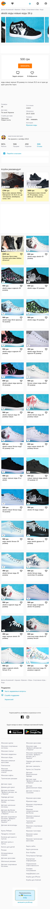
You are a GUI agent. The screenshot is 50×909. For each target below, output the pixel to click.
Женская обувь (7, 757)
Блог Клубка (30, 852)
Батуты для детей (8, 847)
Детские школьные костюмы (8, 806)
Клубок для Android (33, 880)
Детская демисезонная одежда (31, 774)
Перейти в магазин (14, 153)
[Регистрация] (37, 3)
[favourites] (12, 3)
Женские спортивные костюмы (9, 747)
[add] (29, 3)
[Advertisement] (25, 49)
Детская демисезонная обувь (34, 787)
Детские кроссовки (8, 858)
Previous (1, 30)
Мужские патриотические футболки (32, 811)
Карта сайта (30, 846)
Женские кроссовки (33, 743)
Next (48, 30)
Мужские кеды (31, 125)
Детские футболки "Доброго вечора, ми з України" (9, 811)
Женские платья (7, 751)
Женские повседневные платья (6, 770)
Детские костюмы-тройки (8, 801)
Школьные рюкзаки (8, 861)
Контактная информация (31, 860)
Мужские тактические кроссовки (34, 840)
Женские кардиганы (8, 754)
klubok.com (3, 3)
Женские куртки (7, 743)
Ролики (4, 850)
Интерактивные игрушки (7, 854)
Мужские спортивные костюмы (34, 805)
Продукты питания (8, 834)
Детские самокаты (33, 766)
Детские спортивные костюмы (9, 865)
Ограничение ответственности (32, 864)
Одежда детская (7, 797)
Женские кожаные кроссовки (8, 761)
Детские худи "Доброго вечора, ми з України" (34, 781)
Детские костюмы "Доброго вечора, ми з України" (9, 792)
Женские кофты (7, 775)
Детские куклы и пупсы (7, 843)
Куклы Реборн (6, 831)
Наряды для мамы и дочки (34, 762)
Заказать (25, 66)
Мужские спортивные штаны (34, 827)
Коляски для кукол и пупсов (9, 838)
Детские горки (6, 784)
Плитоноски (5, 765)
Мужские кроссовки (33, 798)
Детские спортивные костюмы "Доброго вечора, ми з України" (9, 819)
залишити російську (25, 902)
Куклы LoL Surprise (33, 769)
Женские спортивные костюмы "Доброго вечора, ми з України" (34, 755)
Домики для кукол (8, 787)
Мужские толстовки (33, 831)
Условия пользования (31, 869)
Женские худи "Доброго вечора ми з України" (33, 748)
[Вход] (45, 3)
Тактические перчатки (30, 822)
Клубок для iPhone (33, 877)
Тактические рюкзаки (9, 778)
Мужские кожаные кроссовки (33, 817)
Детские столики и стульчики (33, 791)
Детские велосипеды (9, 825)
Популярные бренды (34, 856)
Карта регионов (32, 849)
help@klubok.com (32, 874)
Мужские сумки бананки (32, 835)
